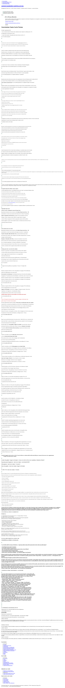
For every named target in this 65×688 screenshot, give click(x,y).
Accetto (7, 24)
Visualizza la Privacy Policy (9, 21)
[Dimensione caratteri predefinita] (8, 12)
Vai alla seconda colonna (6, 3)
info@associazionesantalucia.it (11, 202)
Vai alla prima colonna (5, 2)
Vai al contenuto (4, 1)
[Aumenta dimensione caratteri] (8, 11)
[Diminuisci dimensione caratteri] (8, 13)
